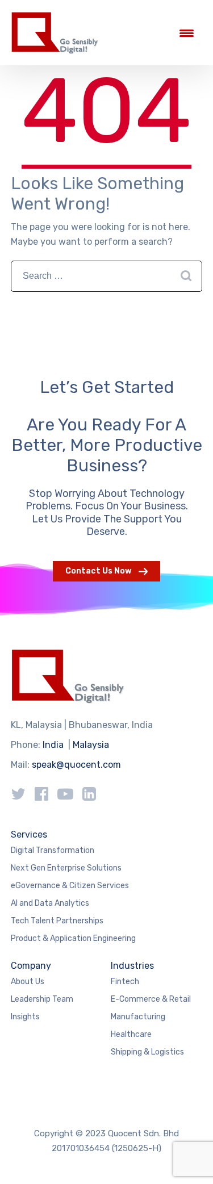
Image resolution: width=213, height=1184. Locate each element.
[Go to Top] (190, 1158)
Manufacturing (138, 1017)
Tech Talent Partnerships (57, 921)
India (53, 744)
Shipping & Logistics (147, 1052)
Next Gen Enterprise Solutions (66, 868)
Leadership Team (42, 999)
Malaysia (91, 744)
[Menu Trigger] (186, 32)
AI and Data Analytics (50, 903)
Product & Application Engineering (73, 938)
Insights (25, 1017)
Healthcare (131, 1034)
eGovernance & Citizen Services (70, 885)
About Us (27, 981)
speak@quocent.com (76, 764)
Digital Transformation (52, 850)
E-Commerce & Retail (151, 999)
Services (29, 834)
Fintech (125, 981)
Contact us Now (98, 571)
